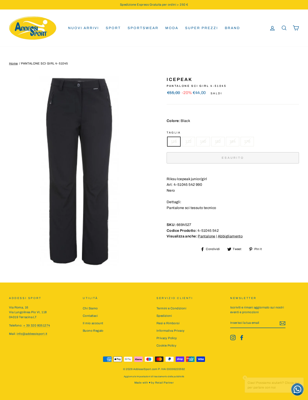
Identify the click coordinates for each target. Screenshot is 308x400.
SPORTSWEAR (143, 28)
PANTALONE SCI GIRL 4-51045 (44, 63)
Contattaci (90, 315)
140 (203, 141)
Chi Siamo (90, 308)
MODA (171, 28)
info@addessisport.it (32, 334)
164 (233, 141)
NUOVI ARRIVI (83, 28)
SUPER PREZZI (201, 28)
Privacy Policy (166, 338)
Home (13, 63)
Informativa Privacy (170, 330)
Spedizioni (164, 315)
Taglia (174, 132)
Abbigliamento (230, 236)
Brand (232, 28)
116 (174, 141)
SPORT (113, 28)
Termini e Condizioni (171, 308)
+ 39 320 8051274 (36, 325)
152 (218, 141)
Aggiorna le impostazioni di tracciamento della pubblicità (154, 376)
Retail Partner (164, 382)
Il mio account (93, 323)
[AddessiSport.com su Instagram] (233, 337)
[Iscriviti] (282, 323)
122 (188, 141)
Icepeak (180, 79)
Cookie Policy (166, 345)
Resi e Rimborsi (167, 323)
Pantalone (206, 236)
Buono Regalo (93, 330)
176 (247, 141)
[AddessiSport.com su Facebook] (241, 337)
